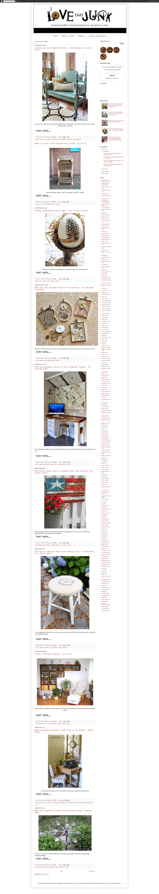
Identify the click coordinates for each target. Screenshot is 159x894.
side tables (105, 523)
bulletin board (105, 252)
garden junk (57, 139)
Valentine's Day (106, 209)
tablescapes (105, 560)
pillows (104, 474)
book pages (105, 235)
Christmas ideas (106, 186)
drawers (104, 327)
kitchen (52, 464)
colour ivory (42, 647)
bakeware (104, 214)
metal (103, 425)
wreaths (104, 608)
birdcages (104, 233)
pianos (104, 467)
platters (104, 482)
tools (103, 568)
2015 (103, 149)
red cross (104, 499)
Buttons (81, 36)
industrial (52, 867)
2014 (103, 169)
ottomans (104, 445)
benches (41, 139)
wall (103, 591)
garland (104, 371)
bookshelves (42, 723)
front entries (105, 358)
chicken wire (105, 283)
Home (55, 36)
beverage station (106, 228)
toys (103, 570)
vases (103, 585)
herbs (103, 387)
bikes (103, 231)
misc (103, 429)
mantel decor (105, 420)
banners (104, 216)
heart (103, 385)
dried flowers (105, 331)
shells (103, 517)
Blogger (119, 883)
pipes (103, 476)
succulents (105, 552)
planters (104, 478)
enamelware (105, 337)
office (55, 464)
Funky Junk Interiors (46, 137)
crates (41, 204)
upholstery (64, 647)
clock (40, 802)
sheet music (105, 513)
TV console (105, 207)
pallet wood (105, 455)
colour (103, 298)
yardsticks (104, 610)
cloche (103, 288)
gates (103, 373)
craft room (104, 313)
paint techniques (77, 139)
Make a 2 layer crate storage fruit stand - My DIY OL (60, 144)
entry (52, 139)
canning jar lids (106, 266)
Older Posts (92, 871)
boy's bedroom (106, 243)
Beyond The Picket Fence (105, 180)
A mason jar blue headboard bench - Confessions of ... (112, 154)
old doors (104, 437)
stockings (104, 542)
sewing (104, 507)
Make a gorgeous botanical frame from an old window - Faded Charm (115, 105)
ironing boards (106, 399)
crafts (40, 281)
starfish (104, 536)
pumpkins (104, 492)
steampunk (105, 540)
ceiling (41, 464)
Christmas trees (106, 190)
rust (103, 503)
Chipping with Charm (105, 184)
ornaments (105, 443)
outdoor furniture (106, 447)
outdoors (104, 450)
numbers (104, 433)
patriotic (48, 545)
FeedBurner (116, 78)
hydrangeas (105, 391)
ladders (104, 408)
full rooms (104, 360)
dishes (103, 323)
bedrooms (104, 224)
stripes (65, 545)
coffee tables (105, 294)
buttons (104, 259)
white (103, 597)
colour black (105, 302)
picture (77, 802)
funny (103, 362)
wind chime (105, 599)
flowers (104, 356)
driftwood (104, 333)
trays (103, 572)
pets (103, 463)
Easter (44, 281)
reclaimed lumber (47, 204)
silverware (61, 867)
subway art (105, 550)
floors (103, 354)
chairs (103, 276)
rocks (103, 501)
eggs (48, 281)
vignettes (57, 281)
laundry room (105, 412)
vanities (104, 583)
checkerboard (105, 279)
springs (104, 534)
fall (103, 343)
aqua (103, 212)
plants (103, 480)
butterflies (104, 257)
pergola (104, 461)
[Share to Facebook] (68, 137)
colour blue (105, 304)
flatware (104, 352)
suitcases (104, 554)
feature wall (46, 464)
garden (41, 867)
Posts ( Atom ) (45, 874)
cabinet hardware (106, 261)
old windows (72, 802)
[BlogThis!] (64, 137)
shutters (104, 521)
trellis (103, 574)
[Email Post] (59, 137)
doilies (103, 325)
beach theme (105, 220)
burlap (103, 255)
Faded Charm (50, 802)
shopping (104, 519)
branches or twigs (106, 246)
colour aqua (47, 139)
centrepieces (105, 272)
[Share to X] (66, 137)
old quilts (104, 439)
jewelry (41, 360)
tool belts (104, 564)
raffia (103, 494)
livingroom (70, 139)
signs (53, 204)
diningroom (105, 321)
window (104, 601)
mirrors (104, 427)
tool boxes (104, 566)
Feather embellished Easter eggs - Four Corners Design (61, 211)
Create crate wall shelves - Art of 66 (53, 654)
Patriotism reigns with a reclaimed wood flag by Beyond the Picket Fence (115, 138)
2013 (103, 171)
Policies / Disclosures (97, 36)
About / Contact (68, 36)
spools (103, 532)
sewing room (105, 509)
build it (103, 250)
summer (104, 556)
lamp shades (105, 410)
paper (103, 457)
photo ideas (105, 465)
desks (44, 802)
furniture (55, 647)
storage (58, 204)
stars (61, 545)
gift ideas (104, 375)
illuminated (105, 393)
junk (103, 404)
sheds (103, 511)
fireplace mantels (106, 349)
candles (104, 264)
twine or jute (105, 576)
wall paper (104, 595)
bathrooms (105, 218)
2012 (103, 173)
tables (103, 558)
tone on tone (105, 562)
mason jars (105, 423)
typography (105, 579)
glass (103, 377)
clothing (104, 292)
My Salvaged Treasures (49, 360)
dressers (104, 329)
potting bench (105, 486)
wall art (68, 464)
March (105, 151)
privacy (104, 490)
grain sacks (105, 379)
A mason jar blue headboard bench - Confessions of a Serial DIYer (115, 113)
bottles (104, 241)
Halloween (104, 198)
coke (103, 296)
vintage (57, 360)
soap (103, 530)
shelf (64, 723)
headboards (64, 139)
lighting (62, 802)
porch (103, 484)
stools (59, 647)
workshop (104, 606)
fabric (51, 647)
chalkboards (105, 278)
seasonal (104, 505)
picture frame (83, 802)
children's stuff (106, 285)
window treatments (105, 604)
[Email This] (62, 137)
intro (103, 397)
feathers (52, 281)
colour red (104, 308)
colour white (105, 310)
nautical (104, 431)
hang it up (104, 381)
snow (103, 528)
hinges (104, 389)
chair (103, 274)
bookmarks (105, 237)
